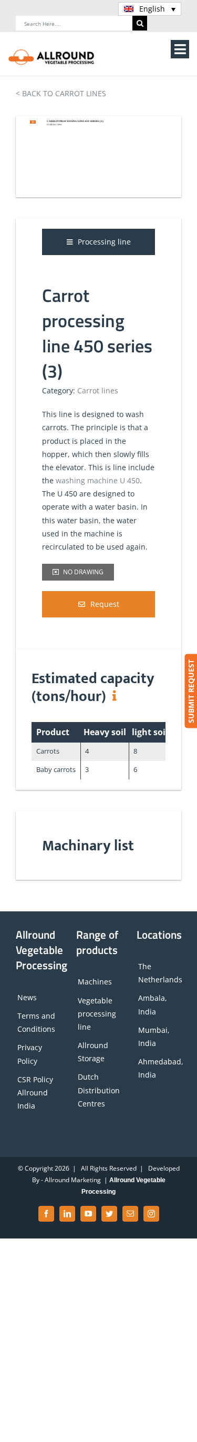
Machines (95, 982)
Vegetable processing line (97, 1014)
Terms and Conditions (36, 1022)
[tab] (98, 242)
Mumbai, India (154, 1036)
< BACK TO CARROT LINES (61, 93)
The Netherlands (159, 972)
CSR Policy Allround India (35, 1092)
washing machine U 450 (98, 480)
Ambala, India (152, 1004)
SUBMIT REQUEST (190, 691)
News (27, 997)
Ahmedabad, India (159, 1068)
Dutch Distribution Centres (99, 1090)
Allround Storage (93, 1051)
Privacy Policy (29, 1053)
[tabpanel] (98, 426)
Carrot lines (97, 390)
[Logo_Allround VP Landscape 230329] (51, 52)
